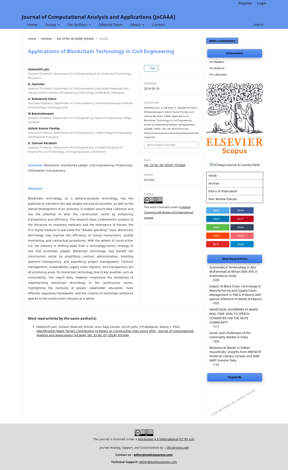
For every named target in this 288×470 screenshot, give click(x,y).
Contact (158, 24)
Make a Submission (222, 41)
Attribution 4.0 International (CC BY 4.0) (166, 439)
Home (32, 24)
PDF (152, 68)
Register (245, 3)
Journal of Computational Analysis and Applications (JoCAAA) (98, 16)
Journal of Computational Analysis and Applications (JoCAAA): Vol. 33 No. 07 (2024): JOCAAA (115, 333)
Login (261, 3)
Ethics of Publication (223, 191)
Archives (46, 38)
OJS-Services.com (178, 448)
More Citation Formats (161, 145)
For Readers (216, 62)
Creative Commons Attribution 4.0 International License (168, 212)
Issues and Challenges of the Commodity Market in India (229, 335)
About (136, 24)
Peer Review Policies (223, 199)
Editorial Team (110, 24)
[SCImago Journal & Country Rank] (235, 165)
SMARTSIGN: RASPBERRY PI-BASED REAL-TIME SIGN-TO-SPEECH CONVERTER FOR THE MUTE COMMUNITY (233, 315)
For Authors (78, 24)
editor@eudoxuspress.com (153, 455)
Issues (51, 24)
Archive (214, 183)
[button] (217, 210)
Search (258, 25)
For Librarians (218, 74)
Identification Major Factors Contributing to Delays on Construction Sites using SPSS (96, 331)
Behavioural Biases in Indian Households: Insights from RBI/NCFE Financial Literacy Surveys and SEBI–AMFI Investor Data (235, 354)
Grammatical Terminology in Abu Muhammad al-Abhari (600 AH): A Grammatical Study (233, 271)
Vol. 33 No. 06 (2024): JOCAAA (75, 38)
